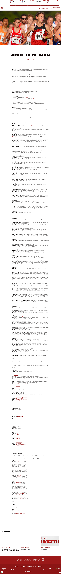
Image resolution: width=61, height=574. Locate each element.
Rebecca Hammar (18, 397)
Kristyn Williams (18, 482)
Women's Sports (12, 8)
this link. (34, 98)
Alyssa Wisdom (24, 397)
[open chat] (59, 572)
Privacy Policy (17, 566)
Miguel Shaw (16, 375)
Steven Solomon (16, 415)
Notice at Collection (28, 571)
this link (27, 97)
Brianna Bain (19, 497)
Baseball (42, 547)
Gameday (25, 8)
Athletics (21, 8)
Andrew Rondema (18, 437)
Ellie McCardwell (19, 395)
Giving (28, 8)
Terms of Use (22, 566)
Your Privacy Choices (43, 569)
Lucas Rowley (22, 384)
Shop (43, 8)
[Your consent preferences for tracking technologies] (2, 572)
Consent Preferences (19, 569)
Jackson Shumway (20, 416)
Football (3, 547)
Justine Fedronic (31, 125)
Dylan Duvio (18, 433)
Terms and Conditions (28, 569)
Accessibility (40, 566)
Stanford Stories (33, 8)
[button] (9, 3)
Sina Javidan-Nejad (24, 383)
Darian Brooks (20, 475)
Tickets (17, 8)
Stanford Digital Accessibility (32, 566)
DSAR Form (35, 569)
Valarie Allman (17, 398)
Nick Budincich (18, 383)
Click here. (18, 410)
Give (46, 8)
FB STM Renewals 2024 (25, 549)
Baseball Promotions (45, 549)
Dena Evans (23, 316)
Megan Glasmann (20, 498)
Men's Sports (7, 8)
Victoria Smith (17, 400)
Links (16, 5)
